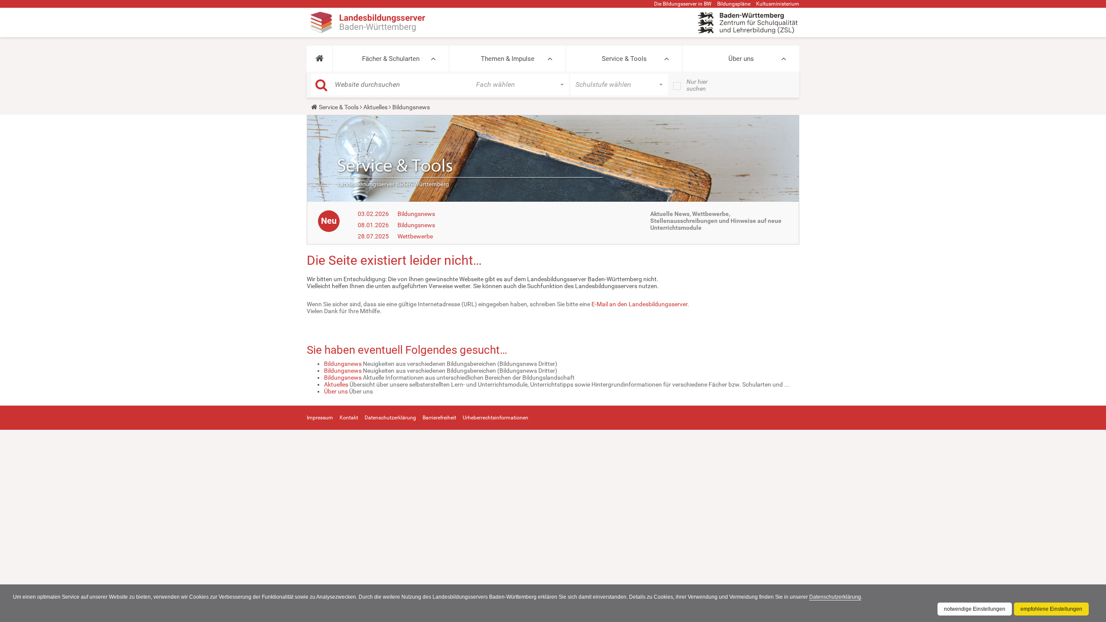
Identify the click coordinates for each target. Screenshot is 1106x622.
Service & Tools (624, 59)
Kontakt (349, 418)
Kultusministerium (777, 4)
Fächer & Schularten (391, 59)
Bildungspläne (733, 4)
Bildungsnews (416, 213)
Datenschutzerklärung (835, 597)
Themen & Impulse (507, 59)
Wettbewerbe (415, 236)
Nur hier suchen (697, 85)
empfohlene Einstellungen (1051, 609)
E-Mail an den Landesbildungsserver (639, 304)
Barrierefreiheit (439, 418)
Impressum (320, 418)
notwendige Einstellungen (974, 609)
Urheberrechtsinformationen (495, 418)
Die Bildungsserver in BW (683, 4)
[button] (319, 58)
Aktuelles (375, 107)
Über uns (741, 59)
